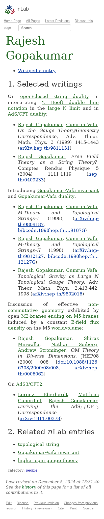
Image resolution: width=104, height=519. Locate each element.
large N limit (64, 108)
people (31, 470)
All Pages (33, 21)
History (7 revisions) (36, 508)
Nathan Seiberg (74, 344)
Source (88, 508)
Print (73, 508)
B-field (78, 322)
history (29, 487)
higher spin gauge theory (48, 460)
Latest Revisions (57, 21)
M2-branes (33, 316)
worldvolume (66, 328)
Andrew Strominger (42, 350)
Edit (9, 503)
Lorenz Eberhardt (43, 394)
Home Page (12, 21)
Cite (61, 508)
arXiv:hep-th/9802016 (57, 293)
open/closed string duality (54, 96)
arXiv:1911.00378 (40, 418)
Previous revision (46, 503)
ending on (60, 316)
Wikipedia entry (37, 70)
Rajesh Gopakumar (40, 124)
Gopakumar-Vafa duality (46, 196)
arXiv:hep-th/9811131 (45, 148)
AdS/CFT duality (27, 114)
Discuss (23, 503)
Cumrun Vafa (81, 124)
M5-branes (86, 316)
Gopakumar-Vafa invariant (68, 190)
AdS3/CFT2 (29, 384)
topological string (38, 444)
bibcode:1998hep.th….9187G (51, 230)
